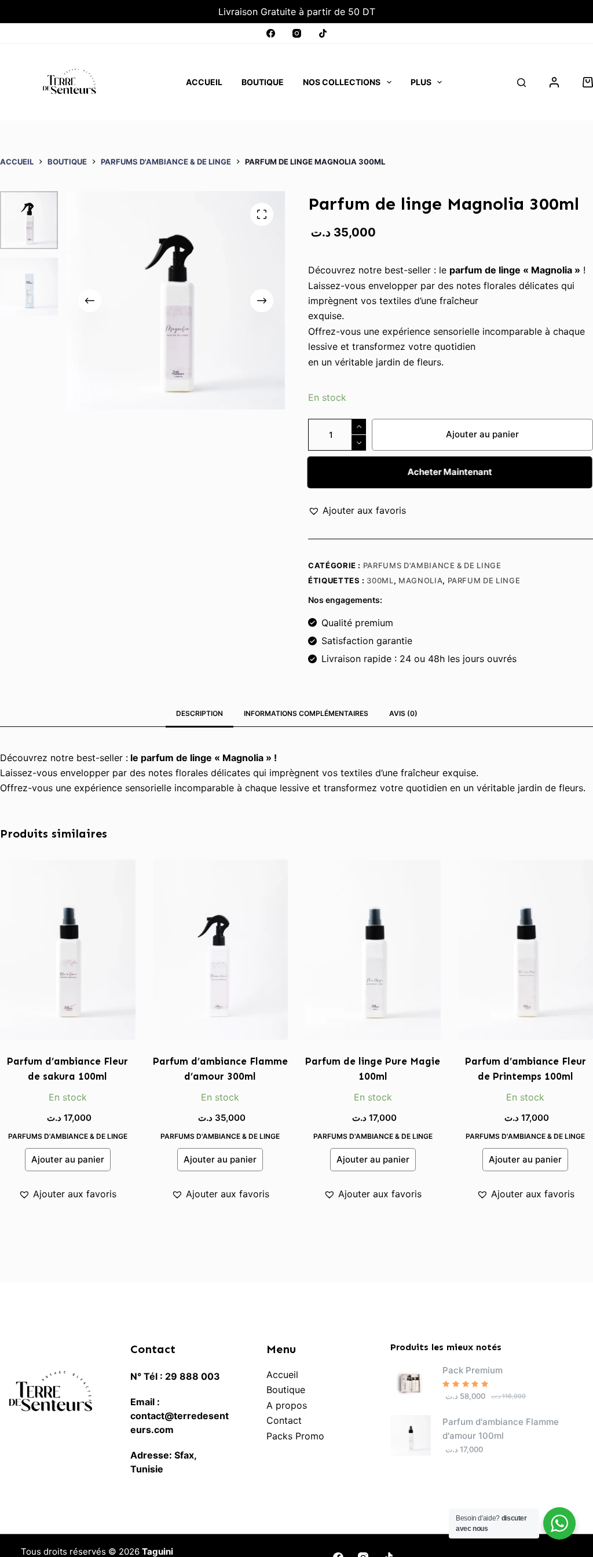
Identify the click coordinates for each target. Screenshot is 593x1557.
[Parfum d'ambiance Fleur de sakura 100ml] (68, 950)
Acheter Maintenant (449, 471)
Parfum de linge (484, 580)
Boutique (262, 82)
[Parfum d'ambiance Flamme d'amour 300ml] (220, 950)
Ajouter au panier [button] (67, 1159)
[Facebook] (270, 33)
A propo (284, 1405)
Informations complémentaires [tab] (306, 713)
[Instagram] (296, 33)
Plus (421, 82)
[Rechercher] (521, 82)
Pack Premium (472, 1370)
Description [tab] (199, 713)
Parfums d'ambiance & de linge (432, 565)
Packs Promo (295, 1436)
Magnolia (420, 580)
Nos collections (341, 82)
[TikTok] (323, 33)
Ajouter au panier (482, 434)
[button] (357, 510)
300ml (380, 580)
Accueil (204, 82)
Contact (284, 1420)
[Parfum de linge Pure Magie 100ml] (373, 950)
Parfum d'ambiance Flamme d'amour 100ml (500, 1429)
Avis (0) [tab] (403, 713)
